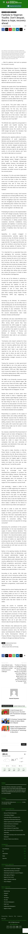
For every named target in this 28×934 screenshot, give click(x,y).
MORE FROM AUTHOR (19, 706)
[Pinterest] (10, 29)
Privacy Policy (4, 916)
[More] (24, 29)
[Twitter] (11, 927)
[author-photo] (14, 696)
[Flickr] (20, 927)
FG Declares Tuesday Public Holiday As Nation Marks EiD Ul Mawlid (18, 721)
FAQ (15, 916)
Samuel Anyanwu (7, 25)
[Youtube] (17, 927)
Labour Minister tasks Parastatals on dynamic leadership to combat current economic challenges (8, 668)
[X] (6, 29)
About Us (11, 916)
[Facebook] (3, 29)
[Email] (21, 29)
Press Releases (13, 12)
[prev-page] (3, 736)
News (9, 12)
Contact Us (19, 916)
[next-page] (5, 736)
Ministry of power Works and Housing (10, 646)
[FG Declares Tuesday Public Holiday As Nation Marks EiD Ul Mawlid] (5, 721)
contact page (18, 802)
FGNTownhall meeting (7, 644)
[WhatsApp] (13, 29)
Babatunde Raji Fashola (11, 643)
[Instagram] (14, 927)
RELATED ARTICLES (7, 706)
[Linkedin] (17, 29)
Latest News (8, 9)
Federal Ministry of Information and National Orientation (14, 920)
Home (3, 9)
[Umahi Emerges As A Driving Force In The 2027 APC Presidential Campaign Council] (5, 712)
